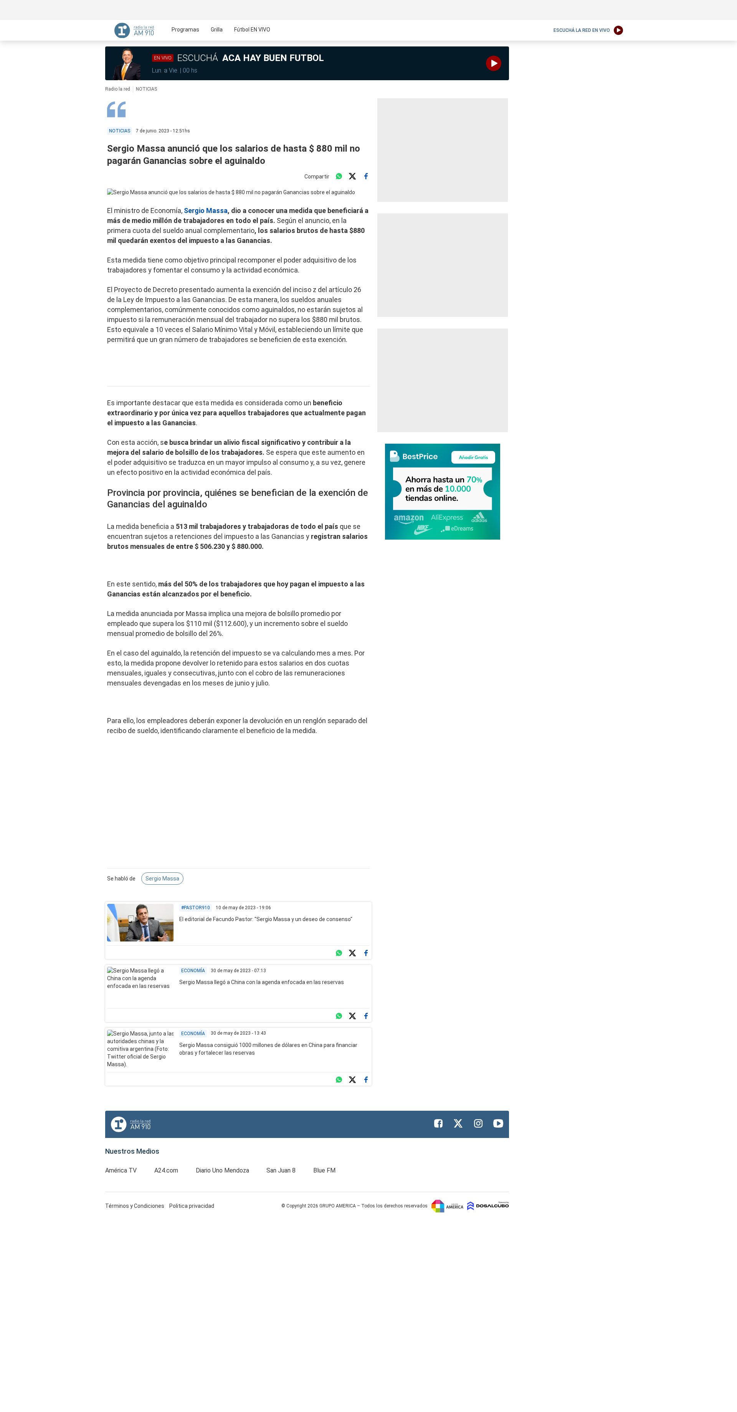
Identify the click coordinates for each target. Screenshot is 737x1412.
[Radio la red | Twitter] (458, 1123)
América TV (121, 1170)
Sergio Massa (206, 210)
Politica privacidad (191, 1206)
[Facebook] (366, 176)
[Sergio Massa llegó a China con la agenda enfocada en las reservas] (140, 985)
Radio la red (117, 89)
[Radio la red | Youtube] (498, 1123)
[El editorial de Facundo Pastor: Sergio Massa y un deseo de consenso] (140, 922)
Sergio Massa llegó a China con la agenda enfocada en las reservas (261, 982)
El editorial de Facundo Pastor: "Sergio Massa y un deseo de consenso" (265, 919)
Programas (185, 29)
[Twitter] (352, 176)
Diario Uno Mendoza (222, 1170)
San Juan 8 (281, 1170)
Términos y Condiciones (135, 1206)
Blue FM (324, 1170)
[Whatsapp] (339, 176)
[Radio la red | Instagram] (478, 1123)
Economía (193, 970)
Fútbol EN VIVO (252, 29)
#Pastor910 (195, 907)
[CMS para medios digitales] (488, 1205)
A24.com (166, 1170)
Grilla (217, 29)
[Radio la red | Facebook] (438, 1123)
